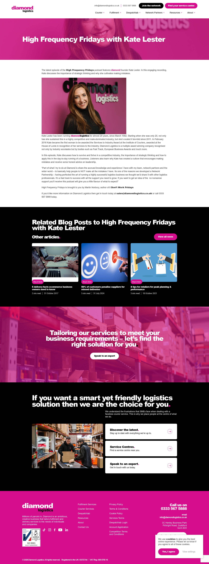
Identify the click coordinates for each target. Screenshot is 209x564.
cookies (170, 539)
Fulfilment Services (87, 504)
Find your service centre (181, 5)
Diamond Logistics (22, 9)
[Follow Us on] (44, 529)
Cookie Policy (116, 513)
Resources (175, 12)
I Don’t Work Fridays (122, 187)
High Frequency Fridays (80, 70)
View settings (189, 551)
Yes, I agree (168, 551)
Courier (98, 12)
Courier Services (86, 509)
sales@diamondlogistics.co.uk (134, 193)
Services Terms (116, 518)
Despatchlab (132, 12)
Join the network (151, 5)
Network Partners (154, 12)
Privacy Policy (116, 504)
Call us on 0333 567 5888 (174, 506)
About (190, 12)
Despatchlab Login (118, 522)
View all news (165, 236)
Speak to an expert (104, 355)
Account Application (118, 527)
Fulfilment (114, 12)
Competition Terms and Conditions (118, 532)
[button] (103, 12)
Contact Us (83, 527)
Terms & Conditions (118, 509)
